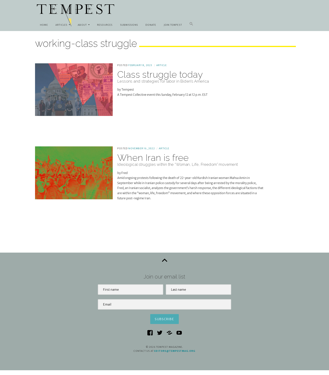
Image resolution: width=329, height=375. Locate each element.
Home (44, 24)
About (82, 24)
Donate (150, 24)
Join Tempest (173, 24)
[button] (191, 24)
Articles (61, 24)
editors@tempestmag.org (174, 350)
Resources (105, 24)
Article (161, 65)
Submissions (129, 24)
